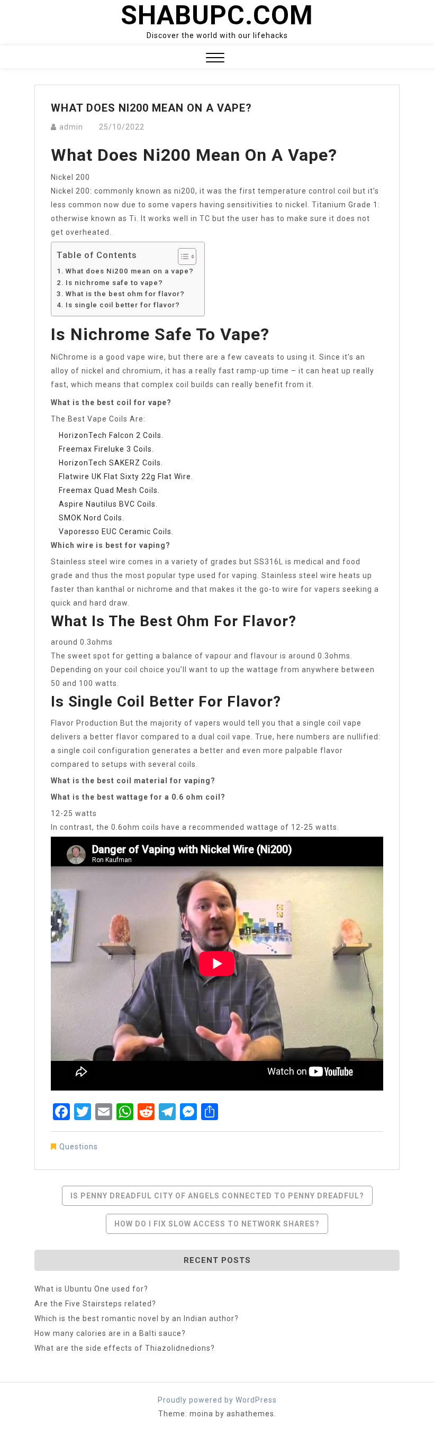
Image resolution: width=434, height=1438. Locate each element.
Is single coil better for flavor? (123, 305)
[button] (215, 59)
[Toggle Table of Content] (182, 256)
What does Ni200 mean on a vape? (130, 271)
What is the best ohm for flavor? (125, 294)
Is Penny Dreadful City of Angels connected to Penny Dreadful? (217, 1196)
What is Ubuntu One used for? (91, 1289)
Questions (78, 1146)
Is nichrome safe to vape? (114, 283)
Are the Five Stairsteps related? (95, 1303)
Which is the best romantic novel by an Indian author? (136, 1318)
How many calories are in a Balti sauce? (110, 1333)
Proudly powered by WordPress (217, 1400)
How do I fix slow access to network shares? (217, 1224)
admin (71, 127)
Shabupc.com (217, 15)
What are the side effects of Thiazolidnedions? (124, 1348)
